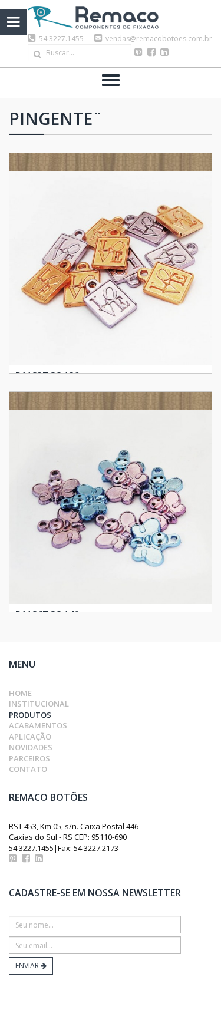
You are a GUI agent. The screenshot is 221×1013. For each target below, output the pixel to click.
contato (28, 769)
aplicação (30, 736)
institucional (39, 703)
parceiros (29, 758)
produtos (30, 715)
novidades (30, 747)
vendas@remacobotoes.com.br (158, 39)
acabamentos (38, 725)
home (20, 693)
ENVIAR (28, 966)
